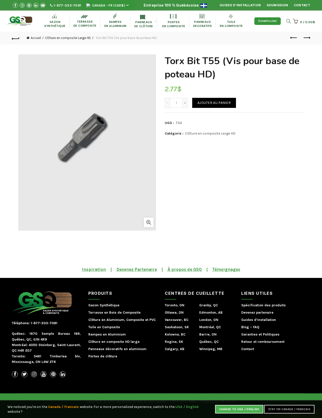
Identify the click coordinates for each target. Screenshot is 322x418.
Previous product (294, 38)
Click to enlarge (148, 222)
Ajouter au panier (214, 103)
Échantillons (267, 21)
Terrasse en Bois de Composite (114, 312)
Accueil (36, 38)
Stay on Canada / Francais (289, 409)
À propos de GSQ (185, 269)
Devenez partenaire (257, 312)
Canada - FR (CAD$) (108, 5)
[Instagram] (34, 374)
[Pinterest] (53, 374)
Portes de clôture (102, 356)
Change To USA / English (239, 409)
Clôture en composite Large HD (68, 38)
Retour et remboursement (263, 342)
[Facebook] (15, 374)
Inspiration (94, 269)
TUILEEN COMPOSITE (231, 21)
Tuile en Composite (104, 327)
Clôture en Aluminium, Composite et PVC (122, 320)
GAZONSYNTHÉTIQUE (55, 20)
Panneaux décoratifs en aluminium (117, 349)
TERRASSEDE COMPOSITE (85, 21)
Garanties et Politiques (260, 334)
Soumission (277, 5)
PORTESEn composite (173, 21)
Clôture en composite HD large (114, 342)
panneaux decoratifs (202, 21)
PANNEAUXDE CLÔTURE (143, 21)
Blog (245, 327)
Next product (306, 38)
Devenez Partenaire (136, 269)
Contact (302, 5)
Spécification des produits (263, 305)
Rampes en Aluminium (115, 20)
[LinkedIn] (63, 374)
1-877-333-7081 (67, 5)
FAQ (256, 327)
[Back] (15, 38)
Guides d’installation (240, 5)
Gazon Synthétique (103, 305)
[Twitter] (24, 374)
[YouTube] (44, 374)
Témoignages (226, 269)
